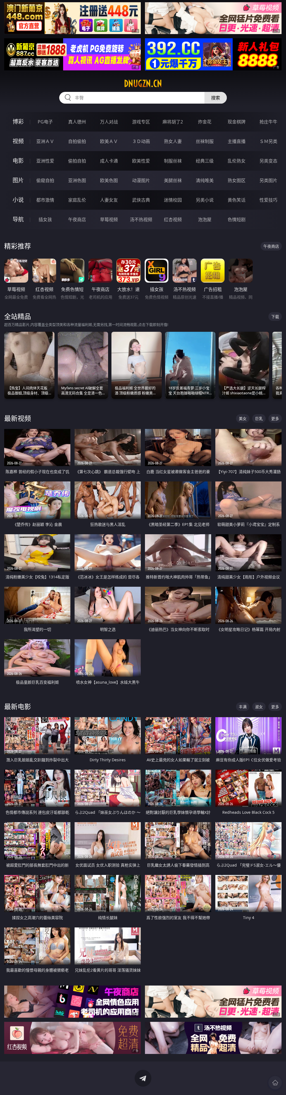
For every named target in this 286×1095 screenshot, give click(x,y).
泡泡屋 (204, 219)
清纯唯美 (205, 180)
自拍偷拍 (77, 141)
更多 (275, 418)
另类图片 (268, 180)
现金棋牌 (237, 122)
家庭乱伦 (77, 200)
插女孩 (45, 219)
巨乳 (259, 418)
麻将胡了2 (173, 122)
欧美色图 (109, 180)
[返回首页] (275, 1082)
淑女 (259, 706)
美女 (243, 418)
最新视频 (17, 418)
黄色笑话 (237, 200)
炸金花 (204, 122)
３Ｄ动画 (141, 141)
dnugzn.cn (143, 83)
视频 (18, 141)
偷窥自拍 (45, 180)
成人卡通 (109, 161)
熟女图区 (237, 180)
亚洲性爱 (45, 161)
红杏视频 (173, 219)
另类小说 (205, 200)
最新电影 (17, 706)
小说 (18, 200)
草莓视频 (109, 219)
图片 (18, 180)
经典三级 (205, 161)
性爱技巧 (268, 200)
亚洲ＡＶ (45, 141)
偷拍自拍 (77, 161)
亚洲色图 (77, 180)
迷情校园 (173, 200)
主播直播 (237, 141)
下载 (275, 316)
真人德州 (77, 122)
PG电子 (45, 122)
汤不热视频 (141, 219)
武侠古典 (141, 200)
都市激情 (45, 200)
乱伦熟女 (237, 161)
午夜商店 (77, 219)
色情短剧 (237, 219)
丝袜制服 (205, 141)
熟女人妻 (173, 141)
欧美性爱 (141, 161)
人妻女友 (109, 200)
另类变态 (268, 161)
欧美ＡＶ (109, 141)
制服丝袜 (173, 161)
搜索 (215, 98)
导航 (18, 219)
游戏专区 (141, 122)
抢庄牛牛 (268, 122)
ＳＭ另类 (268, 141)
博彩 (18, 121)
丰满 (243, 706)
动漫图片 (141, 180)
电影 (18, 160)
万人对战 (109, 122)
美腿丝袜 (173, 180)
